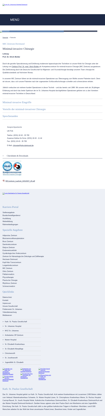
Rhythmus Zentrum (10, 283)
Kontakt (5, 300)
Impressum (7, 303)
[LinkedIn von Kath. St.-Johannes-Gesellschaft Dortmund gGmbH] (9, 374)
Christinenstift (10, 353)
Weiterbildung (8, 221)
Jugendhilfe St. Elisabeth (14, 362)
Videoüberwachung (10, 312)
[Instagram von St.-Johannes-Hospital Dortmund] (26, 371)
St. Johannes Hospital (13, 326)
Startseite (5, 37)
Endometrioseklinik (10, 250)
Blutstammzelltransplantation (13, 238)
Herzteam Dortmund (10, 259)
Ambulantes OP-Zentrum (14, 335)
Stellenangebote (8, 212)
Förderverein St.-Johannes (12, 309)
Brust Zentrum (8, 241)
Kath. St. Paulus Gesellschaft (16, 322)
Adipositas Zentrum (10, 235)
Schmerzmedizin (9, 286)
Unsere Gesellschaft (10, 306)
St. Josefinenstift (11, 358)
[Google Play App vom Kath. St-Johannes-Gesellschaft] (26, 378)
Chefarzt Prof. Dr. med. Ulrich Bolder (25, 67)
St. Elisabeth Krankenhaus (15, 344)
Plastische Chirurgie (10, 280)
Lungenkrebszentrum (10, 265)
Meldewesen (7, 315)
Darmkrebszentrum (10, 244)
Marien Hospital (10, 340)
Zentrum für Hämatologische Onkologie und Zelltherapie (23, 256)
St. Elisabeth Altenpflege (14, 349)
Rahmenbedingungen (10, 224)
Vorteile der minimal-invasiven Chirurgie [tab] (24, 109)
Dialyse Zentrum (9, 247)
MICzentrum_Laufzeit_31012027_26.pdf (20, 181)
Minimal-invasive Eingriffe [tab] (17, 102)
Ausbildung (7, 218)
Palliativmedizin (8, 274)
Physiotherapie (8, 277)
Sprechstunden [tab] (10, 116)
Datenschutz (7, 297)
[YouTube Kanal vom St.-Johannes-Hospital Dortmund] (45, 373)
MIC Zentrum (7, 268)
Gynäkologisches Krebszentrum (14, 253)
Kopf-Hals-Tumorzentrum (12, 262)
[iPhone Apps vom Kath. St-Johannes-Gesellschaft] (45, 379)
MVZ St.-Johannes (12, 331)
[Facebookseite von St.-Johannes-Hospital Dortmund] (9, 380)
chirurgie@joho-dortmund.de (23, 145)
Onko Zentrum (8, 271)
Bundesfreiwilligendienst (11, 215)
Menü (14, 19)
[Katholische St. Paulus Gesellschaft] (16, 193)
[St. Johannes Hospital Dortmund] (15, 4)
